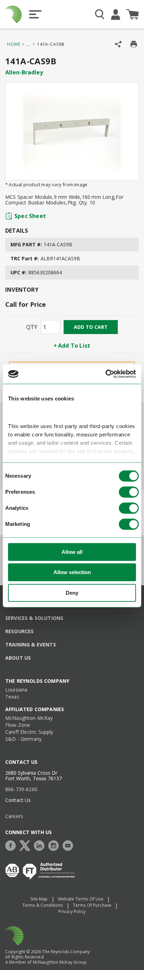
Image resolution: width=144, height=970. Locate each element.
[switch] (129, 492)
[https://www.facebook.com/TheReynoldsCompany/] (12, 845)
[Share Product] (118, 44)
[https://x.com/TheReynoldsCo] (27, 845)
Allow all (72, 552)
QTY (31, 327)
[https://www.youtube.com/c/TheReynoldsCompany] (70, 845)
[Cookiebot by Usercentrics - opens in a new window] (105, 373)
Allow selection (72, 572)
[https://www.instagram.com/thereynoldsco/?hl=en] (55, 845)
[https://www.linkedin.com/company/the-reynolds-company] (41, 845)
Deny (72, 593)
